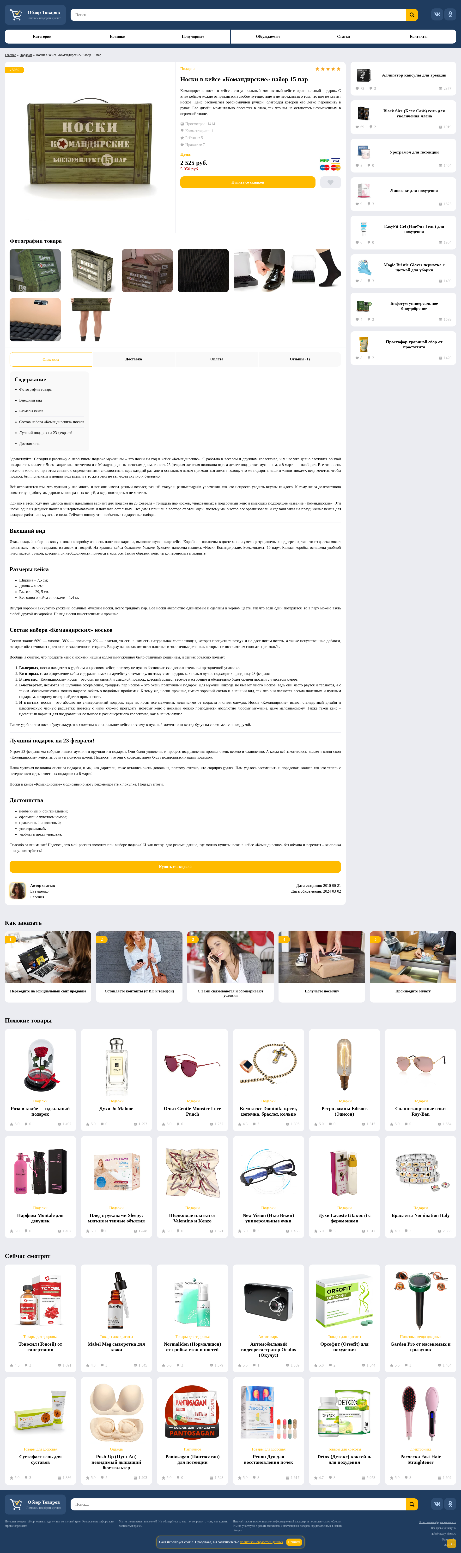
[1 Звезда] (317, 69)
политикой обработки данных (261, 1542)
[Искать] (412, 15)
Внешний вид (30, 400)
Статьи (343, 36)
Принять (294, 1542)
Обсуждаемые (268, 36)
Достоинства (29, 443)
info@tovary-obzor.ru (443, 1533)
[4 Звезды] (333, 69)
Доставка (134, 359)
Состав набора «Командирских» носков (51, 422)
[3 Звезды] (328, 69)
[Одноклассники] (450, 14)
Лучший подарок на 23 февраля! (45, 433)
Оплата (216, 359)
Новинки (117, 36)
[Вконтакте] (437, 14)
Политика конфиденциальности (437, 1522)
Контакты (419, 36)
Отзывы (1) (300, 359)
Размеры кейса (31, 411)
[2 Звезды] (322, 69)
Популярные (193, 36)
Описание (50, 359)
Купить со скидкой (247, 182)
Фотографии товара (35, 389)
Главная (10, 55)
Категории (42, 36)
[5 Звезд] (338, 69)
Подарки (26, 55)
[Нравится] (330, 182)
